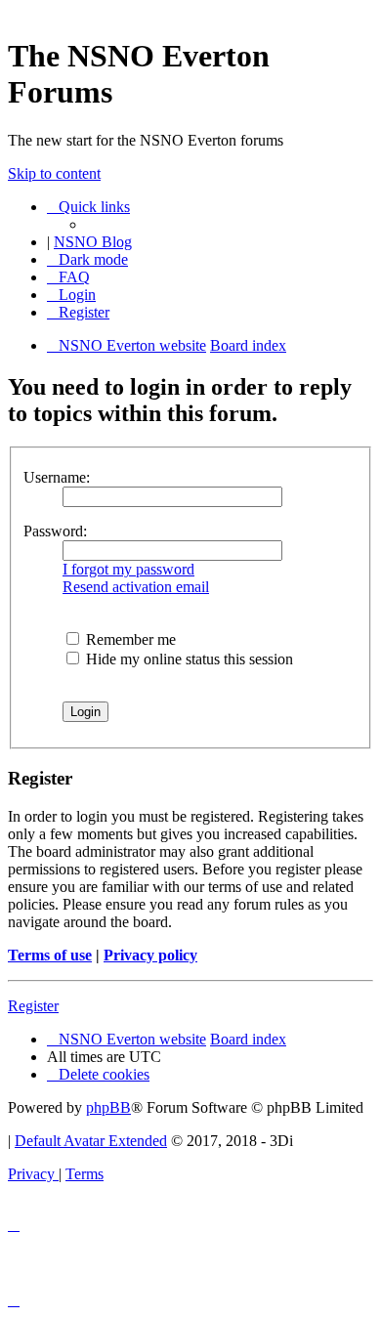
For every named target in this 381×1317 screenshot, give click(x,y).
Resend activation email (136, 586)
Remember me (129, 639)
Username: (56, 477)
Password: (55, 531)
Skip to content (54, 173)
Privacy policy (150, 955)
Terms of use (50, 955)
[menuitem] (68, 277)
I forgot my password (128, 569)
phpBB (108, 1107)
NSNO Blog (93, 242)
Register (33, 1006)
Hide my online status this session (187, 659)
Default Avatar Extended (91, 1140)
